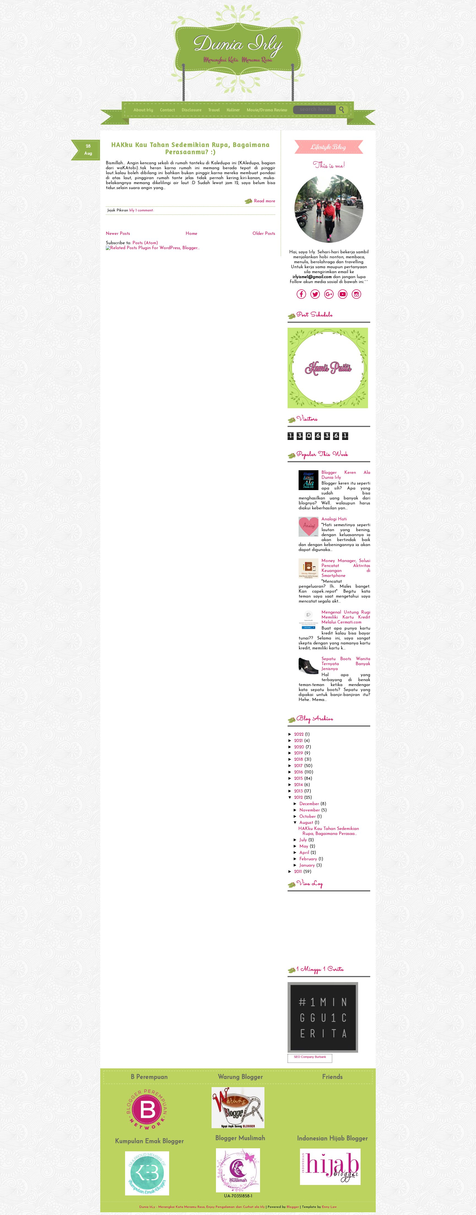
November (310, 810)
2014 (299, 785)
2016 (299, 772)
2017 (299, 766)
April (304, 853)
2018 (299, 759)
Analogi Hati (334, 519)
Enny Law (329, 1207)
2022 (299, 734)
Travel (214, 109)
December (309, 804)
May (304, 846)
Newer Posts (118, 234)
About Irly (143, 109)
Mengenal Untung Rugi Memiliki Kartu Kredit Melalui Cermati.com (345, 617)
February (308, 859)
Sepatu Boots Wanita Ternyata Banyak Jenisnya (345, 664)
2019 (299, 753)
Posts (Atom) (145, 243)
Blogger (293, 1207)
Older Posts (264, 234)
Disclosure (191, 109)
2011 (298, 872)
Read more (264, 201)
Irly (132, 210)
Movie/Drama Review (267, 109)
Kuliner (233, 109)
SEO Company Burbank (310, 1056)
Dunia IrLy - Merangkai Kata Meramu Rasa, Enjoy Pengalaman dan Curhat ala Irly (239, 46)
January (307, 865)
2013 (299, 791)
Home (191, 234)
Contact (167, 109)
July (303, 840)
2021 (299, 741)
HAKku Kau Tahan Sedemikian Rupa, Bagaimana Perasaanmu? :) (190, 148)
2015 (299, 778)
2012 (299, 797)
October (308, 817)
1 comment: (145, 210)
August (307, 823)
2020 (299, 747)
